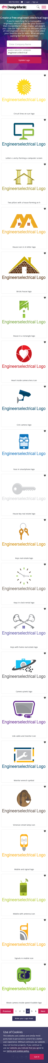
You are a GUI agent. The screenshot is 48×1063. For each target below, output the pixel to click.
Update (24, 60)
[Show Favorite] (22, 2)
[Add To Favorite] (45, 75)
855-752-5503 (14, 2)
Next (43, 1011)
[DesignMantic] (14, 7)
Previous (7, 1011)
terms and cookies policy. (18, 1051)
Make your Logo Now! (24, 1018)
